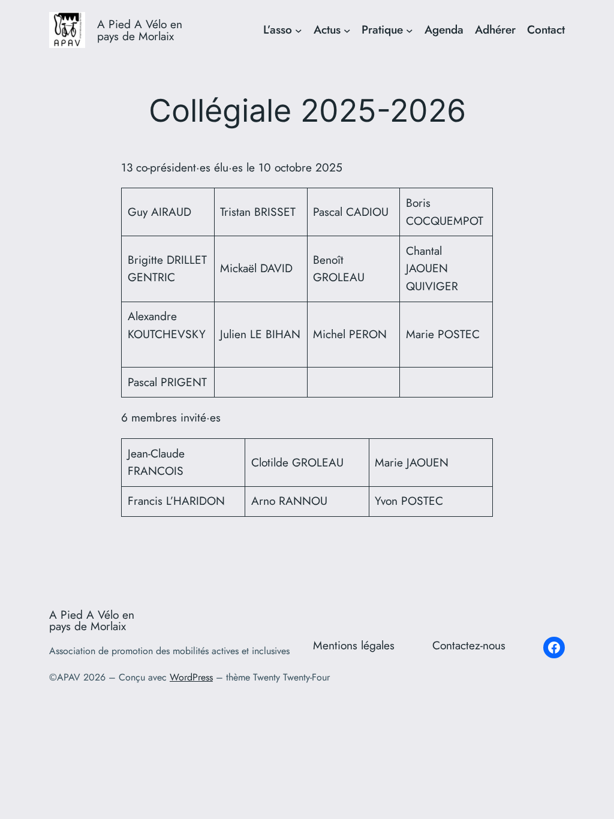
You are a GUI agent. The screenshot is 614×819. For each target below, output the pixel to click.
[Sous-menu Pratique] (409, 30)
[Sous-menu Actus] (347, 30)
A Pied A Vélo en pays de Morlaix (139, 30)
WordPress (191, 677)
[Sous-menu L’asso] (298, 30)
